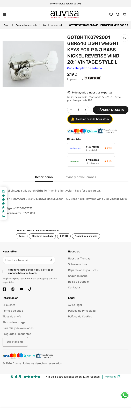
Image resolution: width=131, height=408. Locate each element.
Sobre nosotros (77, 264)
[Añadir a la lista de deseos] (124, 38)
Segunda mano (78, 276)
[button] (118, 14)
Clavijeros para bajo (53, 25)
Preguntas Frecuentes (17, 334)
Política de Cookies (80, 316)
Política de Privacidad (82, 310)
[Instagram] (12, 289)
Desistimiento (15, 341)
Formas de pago (13, 310)
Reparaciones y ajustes (83, 270)
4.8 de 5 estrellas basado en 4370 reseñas (73, 376)
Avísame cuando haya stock (90, 119)
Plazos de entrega (14, 322)
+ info (108, 148)
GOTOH (64, 236)
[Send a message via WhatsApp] (124, 395)
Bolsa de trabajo (78, 281)
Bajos (7, 25)
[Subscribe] (51, 260)
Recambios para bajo (26, 25)
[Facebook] (4, 289)
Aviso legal (75, 305)
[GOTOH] (75, 81)
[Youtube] (21, 289)
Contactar (74, 287)
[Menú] (5, 14)
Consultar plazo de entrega (84, 68)
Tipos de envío (12, 316)
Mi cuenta (9, 305)
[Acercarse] (56, 40)
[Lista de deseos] (111, 14)
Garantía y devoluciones (18, 328)
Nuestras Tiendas (79, 258)
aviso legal (33, 269)
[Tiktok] (30, 289)
